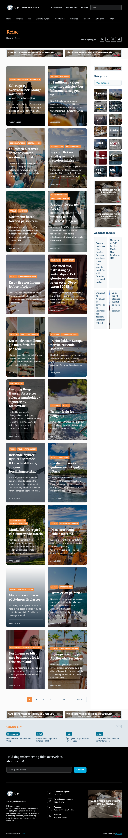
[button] (102, 39)
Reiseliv (86, 19)
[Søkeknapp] (118, 7)
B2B (11, 383)
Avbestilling (15, 648)
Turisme (19, 19)
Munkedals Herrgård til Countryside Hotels (26, 532)
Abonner (80, 769)
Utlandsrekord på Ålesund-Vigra (18, 739)
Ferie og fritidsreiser (19, 80)
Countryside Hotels (18, 524)
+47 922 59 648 (61, 817)
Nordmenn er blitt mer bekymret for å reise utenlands (24, 657)
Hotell (39, 734)
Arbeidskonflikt (73, 146)
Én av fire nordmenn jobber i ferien (24, 284)
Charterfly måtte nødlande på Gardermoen (107, 739)
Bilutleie (19, 383)
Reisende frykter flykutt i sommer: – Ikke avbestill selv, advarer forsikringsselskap (23, 463)
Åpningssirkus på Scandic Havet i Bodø (77, 739)
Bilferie (54, 76)
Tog (29, 19)
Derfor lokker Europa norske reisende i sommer (66, 345)
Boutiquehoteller (17, 520)
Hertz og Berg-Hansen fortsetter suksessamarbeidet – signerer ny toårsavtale (24, 397)
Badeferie (22, 211)
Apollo (13, 211)
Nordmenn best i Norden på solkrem (23, 219)
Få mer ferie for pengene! (62, 413)
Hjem (8, 19)
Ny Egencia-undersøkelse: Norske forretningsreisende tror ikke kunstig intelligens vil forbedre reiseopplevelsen (100, 261)
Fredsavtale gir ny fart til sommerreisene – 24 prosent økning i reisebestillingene (65, 212)
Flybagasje (35, 80)
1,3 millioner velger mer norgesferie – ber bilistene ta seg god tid (67, 88)
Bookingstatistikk (17, 143)
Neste (79, 699)
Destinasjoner (34, 143)
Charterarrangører (27, 276)
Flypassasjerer (13, 734)
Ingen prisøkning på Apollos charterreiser (66, 656)
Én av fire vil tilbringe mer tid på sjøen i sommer (116, 302)
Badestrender (66, 587)
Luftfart (99, 734)
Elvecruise (63, 457)
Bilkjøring (64, 76)
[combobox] (103, 7)
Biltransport (68, 260)
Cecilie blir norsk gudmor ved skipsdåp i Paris (66, 467)
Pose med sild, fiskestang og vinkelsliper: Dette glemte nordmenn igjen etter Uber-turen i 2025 (64, 276)
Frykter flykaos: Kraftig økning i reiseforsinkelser (63, 156)
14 (64, 699)
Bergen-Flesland (25, 589)
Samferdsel (60, 19)
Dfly (23, 834)
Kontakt (84, 7)
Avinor (13, 589)
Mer (112, 19)
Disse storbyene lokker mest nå (62, 532)
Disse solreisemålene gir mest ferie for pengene (25, 345)
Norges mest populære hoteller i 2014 (46, 739)
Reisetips (74, 19)
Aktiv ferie (55, 406)
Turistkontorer (71, 7)
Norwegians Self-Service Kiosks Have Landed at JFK (115, 249)
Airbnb (13, 449)
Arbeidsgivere (57, 146)
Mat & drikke (100, 19)
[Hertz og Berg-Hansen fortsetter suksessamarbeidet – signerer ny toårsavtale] (25, 409)
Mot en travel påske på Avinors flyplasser (24, 597)
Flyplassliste (56, 7)
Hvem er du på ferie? (66, 593)
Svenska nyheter (43, 19)
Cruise (54, 457)
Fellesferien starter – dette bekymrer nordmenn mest (25, 153)
